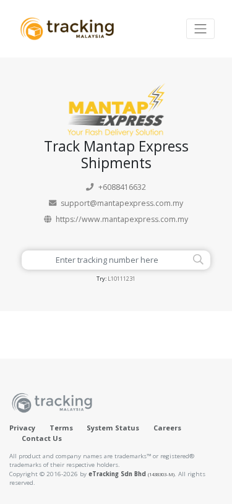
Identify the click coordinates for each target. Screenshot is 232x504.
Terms (61, 427)
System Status (113, 427)
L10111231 (121, 279)
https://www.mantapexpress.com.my (122, 219)
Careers (167, 427)
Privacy (22, 427)
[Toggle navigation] (200, 29)
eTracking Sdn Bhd (131, 474)
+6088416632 (122, 187)
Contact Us (42, 438)
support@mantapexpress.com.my (122, 203)
